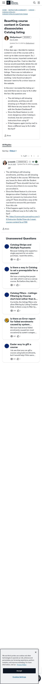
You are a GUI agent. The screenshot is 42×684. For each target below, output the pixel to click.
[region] (19, 666)
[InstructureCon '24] (36, 162)
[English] (12, 3)
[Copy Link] (11, 47)
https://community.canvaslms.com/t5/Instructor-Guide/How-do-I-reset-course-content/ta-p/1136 (23, 219)
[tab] (7, 145)
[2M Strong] (30, 162)
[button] (6, 38)
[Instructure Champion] (33, 162)
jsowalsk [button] (11, 162)
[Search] (34, 2)
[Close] (35, 652)
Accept (19, 671)
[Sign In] (39, 2)
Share (7, 136)
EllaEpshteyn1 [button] (16, 37)
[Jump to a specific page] (38, 156)
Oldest (13, 151)
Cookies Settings (19, 677)
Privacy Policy (21, 665)
